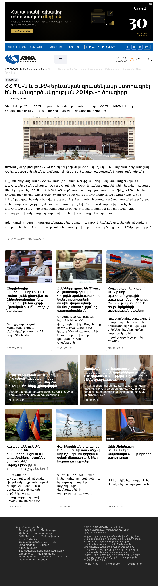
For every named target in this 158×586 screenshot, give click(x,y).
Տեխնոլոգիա (27, 544)
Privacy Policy (91, 563)
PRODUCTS (55, 47)
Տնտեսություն (49, 530)
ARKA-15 (62, 556)
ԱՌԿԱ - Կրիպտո (49, 536)
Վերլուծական (46, 553)
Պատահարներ (28, 547)
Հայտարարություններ (33, 559)
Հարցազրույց (27, 556)
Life (54, 541)
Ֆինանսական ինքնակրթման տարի (41, 550)
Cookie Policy (135, 563)
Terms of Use (113, 563)
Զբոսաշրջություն (29, 539)
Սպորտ (44, 544)
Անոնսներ (47, 556)
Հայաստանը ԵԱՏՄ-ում (33, 541)
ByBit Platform (26, 536)
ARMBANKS (37, 47)
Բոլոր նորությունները (30, 527)
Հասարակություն (44, 533)
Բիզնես (23, 533)
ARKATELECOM (16, 47)
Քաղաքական (11, 80)
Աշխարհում (26, 553)
